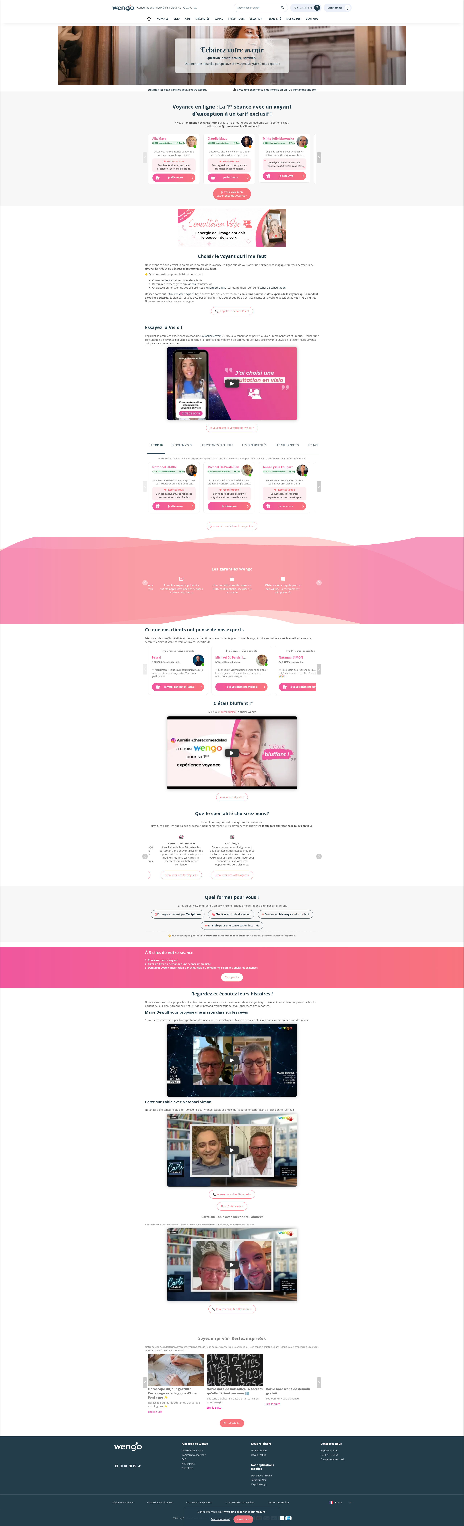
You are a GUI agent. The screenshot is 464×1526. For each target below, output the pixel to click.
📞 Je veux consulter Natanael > (232, 1194)
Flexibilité (274, 19)
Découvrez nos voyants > (283, 875)
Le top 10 (156, 445)
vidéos (192, 284)
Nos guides (293, 19)
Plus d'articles (232, 1423)
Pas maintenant (220, 1519)
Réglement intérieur (123, 1502)
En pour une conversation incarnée (233, 925)
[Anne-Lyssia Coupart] (302, 470)
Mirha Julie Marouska (278, 138)
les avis (169, 280)
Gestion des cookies (278, 1502)
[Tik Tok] (139, 1466)
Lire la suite (155, 1411)
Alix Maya (159, 138)
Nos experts (188, 1463)
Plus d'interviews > (232, 1206)
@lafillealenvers (211, 336)
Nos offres (187, 1468)
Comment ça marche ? (194, 1454)
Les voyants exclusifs (217, 445)
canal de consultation (273, 287)
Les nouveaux (318, 445)
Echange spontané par (179, 914)
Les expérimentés (254, 445)
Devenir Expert (259, 1450)
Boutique (312, 18)
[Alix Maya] (191, 142)
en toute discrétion (233, 914)
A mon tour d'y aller (232, 797)
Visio (177, 18)
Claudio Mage (217, 138)
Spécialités (202, 19)
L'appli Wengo (258, 1484)
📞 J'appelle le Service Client (232, 311)
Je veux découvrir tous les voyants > (232, 526)
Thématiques (236, 19)
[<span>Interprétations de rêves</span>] (232, 849)
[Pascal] (198, 660)
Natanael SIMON (164, 467)
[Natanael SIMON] (191, 470)
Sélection (256, 19)
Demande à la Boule (261, 1475)
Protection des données (160, 1502)
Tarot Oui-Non (259, 1480)
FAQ (184, 1459)
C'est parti (243, 1519)
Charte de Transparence (199, 1502)
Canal (219, 19)
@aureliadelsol (227, 712)
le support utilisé (216, 287)
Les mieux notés (287, 445)
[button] (319, 157)
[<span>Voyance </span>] (282, 850)
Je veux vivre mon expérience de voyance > (232, 193)
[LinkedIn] (130, 1466)
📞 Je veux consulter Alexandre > (232, 1309)
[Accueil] (123, 7)
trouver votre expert (181, 294)
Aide (187, 19)
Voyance (162, 18)
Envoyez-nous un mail (332, 1459)
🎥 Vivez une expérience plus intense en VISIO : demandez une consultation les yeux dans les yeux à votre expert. (238, 89)
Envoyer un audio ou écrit (286, 914)
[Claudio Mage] (247, 142)
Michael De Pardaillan (223, 467)
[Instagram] (121, 1466)
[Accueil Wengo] (128, 1447)
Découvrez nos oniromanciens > (232, 873)
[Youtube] (125, 1466)
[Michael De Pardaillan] (247, 470)
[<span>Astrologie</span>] (181, 850)
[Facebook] (116, 1466)
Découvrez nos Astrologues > (181, 875)
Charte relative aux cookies (239, 1502)
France (338, 1502)
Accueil (149, 19)
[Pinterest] (134, 1466)
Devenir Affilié (258, 1454)
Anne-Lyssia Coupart (278, 467)
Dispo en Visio (182, 445)
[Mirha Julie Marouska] (302, 142)
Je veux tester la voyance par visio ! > (232, 427)
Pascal (156, 657)
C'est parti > (232, 977)
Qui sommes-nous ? (192, 1450)
